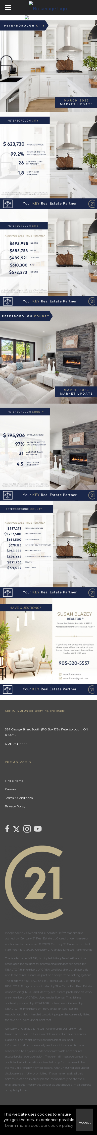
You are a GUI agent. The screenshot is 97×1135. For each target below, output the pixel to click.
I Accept (85, 1120)
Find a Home (14, 780)
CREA (45, 969)
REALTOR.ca (44, 1003)
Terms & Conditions (19, 798)
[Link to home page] (48, 7)
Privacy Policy (15, 806)
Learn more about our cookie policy (39, 1125)
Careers (10, 789)
